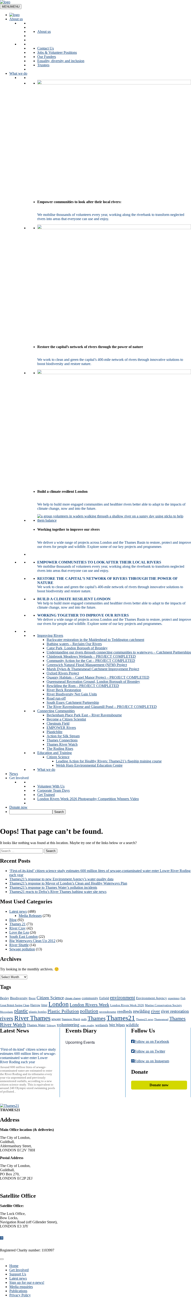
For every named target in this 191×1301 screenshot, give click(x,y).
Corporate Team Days (53, 790)
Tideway (51, 1025)
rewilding (141, 1011)
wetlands (101, 1025)
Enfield (104, 998)
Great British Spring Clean (14, 1005)
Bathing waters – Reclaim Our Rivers (74, 644)
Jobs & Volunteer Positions (57, 52)
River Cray (17, 928)
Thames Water (36, 1025)
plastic (21, 1011)
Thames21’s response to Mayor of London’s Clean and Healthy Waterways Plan (68, 883)
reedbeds (124, 1011)
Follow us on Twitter (149, 1051)
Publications (18, 1291)
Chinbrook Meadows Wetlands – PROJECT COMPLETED (91, 656)
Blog (13, 920)
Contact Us (45, 48)
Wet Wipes (117, 1025)
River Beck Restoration (64, 690)
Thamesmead (161, 1019)
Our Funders (46, 57)
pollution (89, 1011)
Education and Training (54, 753)
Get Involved (19, 778)
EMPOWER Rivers (61, 728)
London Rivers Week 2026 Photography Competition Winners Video (88, 799)
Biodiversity (19, 998)
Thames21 (120, 1018)
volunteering (68, 1024)
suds (84, 1019)
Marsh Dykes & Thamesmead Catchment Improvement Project (93, 669)
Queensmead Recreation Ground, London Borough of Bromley (93, 682)
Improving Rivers (50, 635)
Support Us (17, 1274)
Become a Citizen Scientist (66, 719)
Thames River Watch (62, 744)
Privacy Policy (20, 1295)
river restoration (175, 1011)
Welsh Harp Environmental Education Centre (89, 765)
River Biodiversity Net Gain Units (72, 694)
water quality (87, 1025)
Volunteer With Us (51, 786)
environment (122, 997)
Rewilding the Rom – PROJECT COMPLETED (83, 686)
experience (174, 998)
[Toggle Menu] (2, 1259)
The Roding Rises (60, 749)
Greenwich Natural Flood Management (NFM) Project (87, 665)
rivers (6, 1018)
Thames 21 (17, 924)
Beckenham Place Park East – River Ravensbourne (84, 715)
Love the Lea (19, 932)
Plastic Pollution (63, 1011)
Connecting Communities (56, 711)
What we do (18, 73)
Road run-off (56, 698)
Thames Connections (62, 740)
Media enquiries (21, 1287)
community (90, 998)
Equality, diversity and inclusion (60, 61)
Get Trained (46, 795)
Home (13, 1266)
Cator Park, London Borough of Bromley (77, 648)
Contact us (12, 1186)
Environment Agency (151, 998)
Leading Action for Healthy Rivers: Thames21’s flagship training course (109, 761)
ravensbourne (107, 1011)
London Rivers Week (89, 1004)
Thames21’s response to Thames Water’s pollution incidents (53, 887)
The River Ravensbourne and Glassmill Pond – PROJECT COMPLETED (102, 707)
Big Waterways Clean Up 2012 (32, 941)
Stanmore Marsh (71, 1019)
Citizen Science (58, 757)
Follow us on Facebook (151, 1041)
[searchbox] (30, 811)
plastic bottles (38, 1011)
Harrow (35, 1005)
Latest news (18, 911)
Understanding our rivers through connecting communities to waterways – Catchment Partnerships (119, 652)
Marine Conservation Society (163, 1005)
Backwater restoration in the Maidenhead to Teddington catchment (95, 640)
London (58, 1004)
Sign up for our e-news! (26, 1282)
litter (44, 1005)
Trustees (43, 65)
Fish (183, 998)
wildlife (132, 1025)
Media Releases (30, 916)
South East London (23, 937)
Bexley (4, 998)
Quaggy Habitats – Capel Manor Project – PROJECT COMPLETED (98, 677)
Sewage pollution (22, 949)
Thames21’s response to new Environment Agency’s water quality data (61, 879)
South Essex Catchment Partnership (73, 702)
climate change (73, 998)
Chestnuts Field (58, 723)
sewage (56, 1019)
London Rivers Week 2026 (127, 1005)
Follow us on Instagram (151, 1061)
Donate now (18, 807)
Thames (97, 1018)
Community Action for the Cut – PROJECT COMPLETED (91, 661)
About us (16, 19)
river (155, 1011)
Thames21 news (144, 1019)
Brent (32, 998)
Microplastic (6, 1012)
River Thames (32, 1018)
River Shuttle (19, 945)
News (13, 774)
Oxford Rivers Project (63, 673)
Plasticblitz (54, 732)
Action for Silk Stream (63, 736)
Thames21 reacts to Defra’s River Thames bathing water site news (57, 892)
